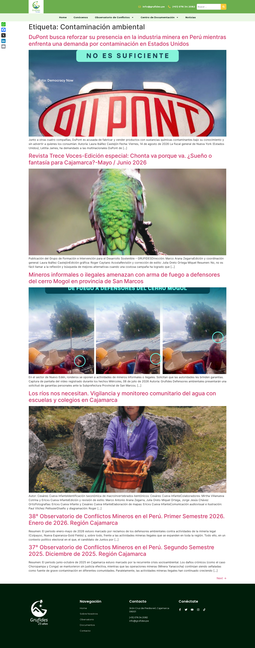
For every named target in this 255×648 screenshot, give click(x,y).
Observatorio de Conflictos (112, 17)
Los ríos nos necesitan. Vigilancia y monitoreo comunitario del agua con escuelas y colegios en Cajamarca (122, 396)
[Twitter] (186, 609)
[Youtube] (192, 609)
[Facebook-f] (180, 609)
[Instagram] (198, 609)
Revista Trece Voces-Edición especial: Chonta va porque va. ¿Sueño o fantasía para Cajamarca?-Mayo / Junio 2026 (120, 159)
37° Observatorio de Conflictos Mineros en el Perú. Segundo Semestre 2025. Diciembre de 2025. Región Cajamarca (121, 550)
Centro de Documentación (158, 17)
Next (221, 578)
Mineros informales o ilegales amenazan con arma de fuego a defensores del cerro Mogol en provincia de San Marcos (124, 278)
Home (63, 17)
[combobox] (209, 7)
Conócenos (81, 17)
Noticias (190, 17)
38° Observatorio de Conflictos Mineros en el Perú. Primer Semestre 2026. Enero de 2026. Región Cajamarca (127, 519)
